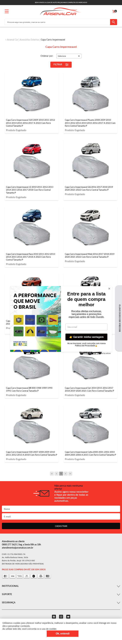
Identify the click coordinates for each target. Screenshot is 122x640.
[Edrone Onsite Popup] (61, 320)
